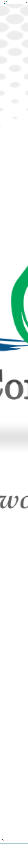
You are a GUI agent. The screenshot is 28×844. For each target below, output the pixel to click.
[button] (2, 2)
